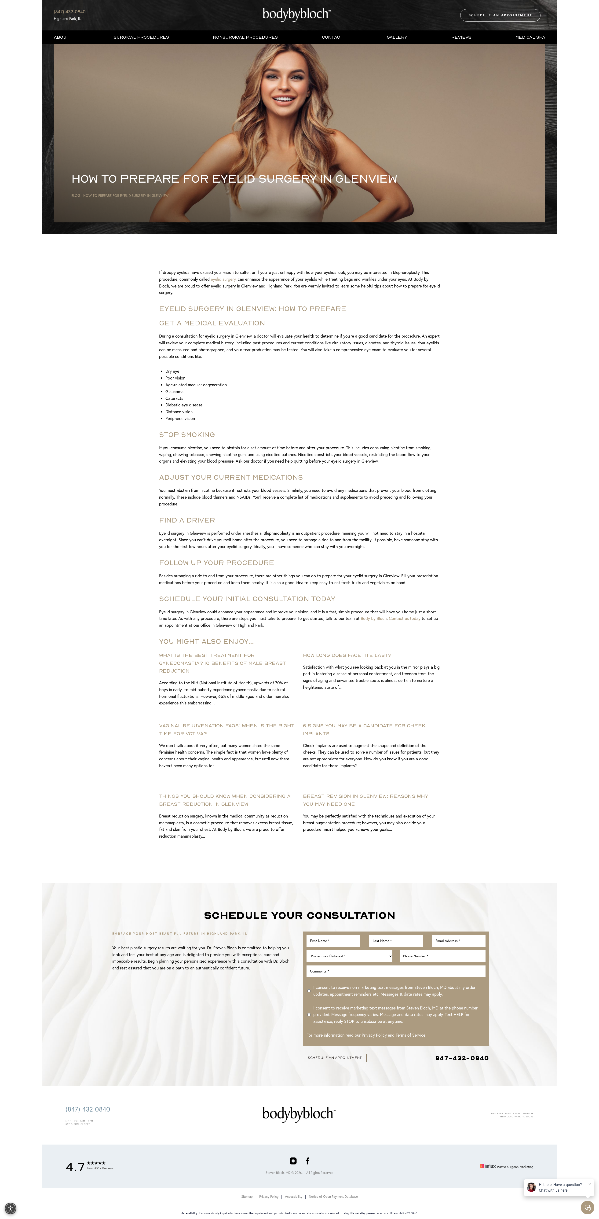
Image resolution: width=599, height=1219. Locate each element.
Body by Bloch (374, 618)
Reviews (461, 37)
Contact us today (404, 618)
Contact (332, 37)
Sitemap (247, 1196)
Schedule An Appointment (500, 15)
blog (75, 195)
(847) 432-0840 (70, 12)
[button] (10, 1208)
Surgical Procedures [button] (141, 37)
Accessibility (293, 1196)
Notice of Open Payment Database (333, 1196)
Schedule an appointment (335, 1058)
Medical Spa (530, 37)
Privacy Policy (374, 1035)
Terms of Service (410, 1035)
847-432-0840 (462, 1058)
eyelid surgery (223, 279)
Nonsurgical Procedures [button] (245, 37)
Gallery (397, 37)
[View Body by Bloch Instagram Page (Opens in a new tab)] (293, 1162)
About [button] (61, 37)
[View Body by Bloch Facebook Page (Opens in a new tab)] (307, 1162)
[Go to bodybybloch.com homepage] (297, 15)
